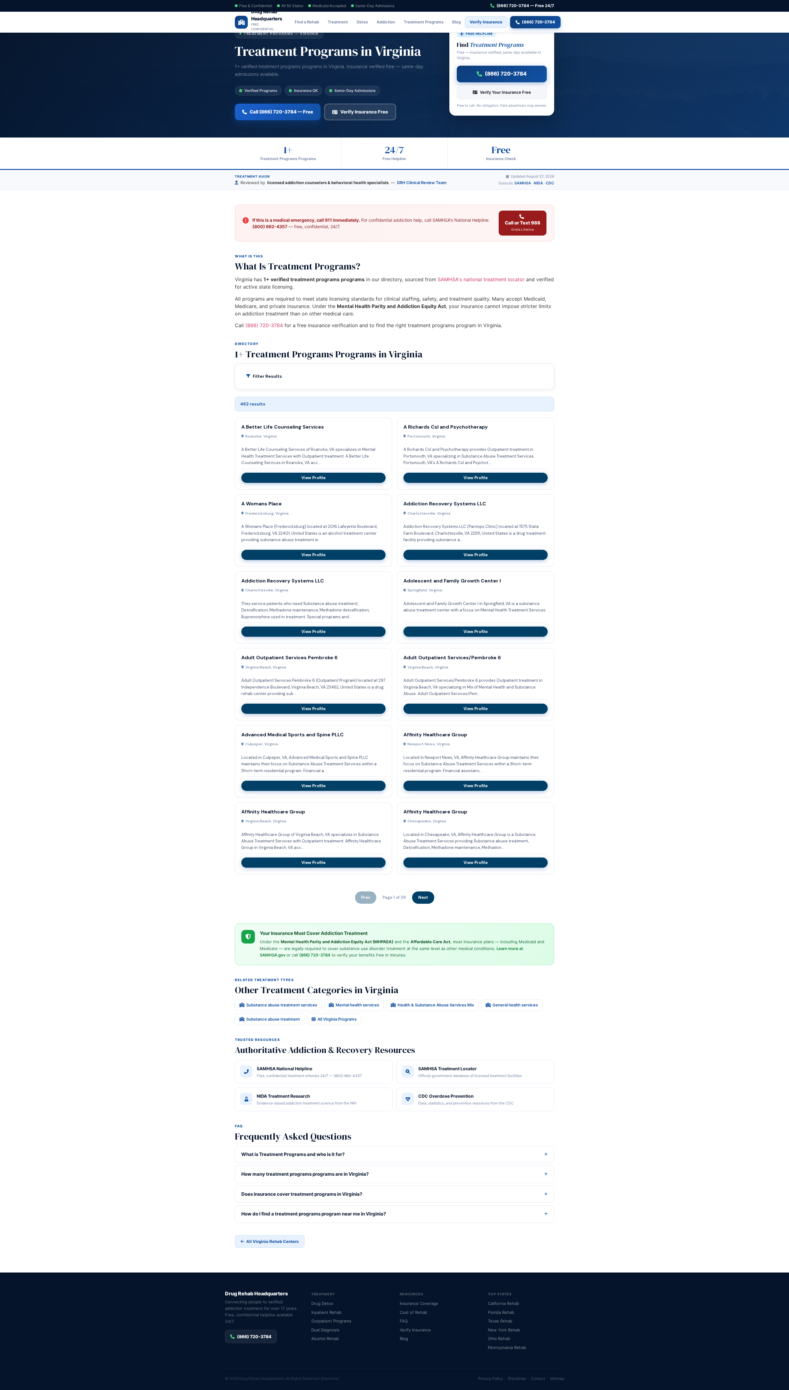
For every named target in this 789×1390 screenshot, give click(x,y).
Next (423, 897)
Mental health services (357, 1004)
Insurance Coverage (419, 1303)
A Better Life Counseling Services (282, 427)
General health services (515, 1004)
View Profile (313, 477)
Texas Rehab (500, 1320)
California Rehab (503, 1303)
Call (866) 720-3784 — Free (281, 112)
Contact (538, 1378)
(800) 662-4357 (269, 226)
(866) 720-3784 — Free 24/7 (525, 5)
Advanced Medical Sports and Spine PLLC (292, 734)
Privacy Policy (490, 1378)
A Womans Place (261, 503)
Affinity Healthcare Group (435, 734)
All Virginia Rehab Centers (272, 1241)
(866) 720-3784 (538, 21)
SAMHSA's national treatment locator (481, 279)
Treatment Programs (424, 21)
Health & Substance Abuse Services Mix (436, 1004)
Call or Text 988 (522, 225)
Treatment (338, 21)
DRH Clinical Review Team (422, 182)
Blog (456, 21)
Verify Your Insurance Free (505, 92)
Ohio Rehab (499, 1338)
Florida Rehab (501, 1312)
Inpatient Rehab (326, 1312)
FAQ (404, 1320)
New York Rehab (504, 1329)
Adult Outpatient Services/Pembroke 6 (452, 657)
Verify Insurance (486, 21)
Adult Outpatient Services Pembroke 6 (289, 657)
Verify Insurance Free (364, 112)
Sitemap (557, 1378)
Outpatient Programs (331, 1320)
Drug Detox (322, 1303)
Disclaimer (330, 1378)
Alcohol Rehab (325, 1338)
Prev (365, 897)
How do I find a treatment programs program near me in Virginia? (313, 1214)
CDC (550, 183)
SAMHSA (522, 183)
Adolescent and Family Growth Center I (452, 581)
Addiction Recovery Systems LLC (444, 503)
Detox (362, 21)
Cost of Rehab (413, 1312)
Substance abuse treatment (273, 1019)
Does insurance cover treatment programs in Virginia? (301, 1194)
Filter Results (267, 376)
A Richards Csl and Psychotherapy (445, 427)
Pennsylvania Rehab (507, 1347)
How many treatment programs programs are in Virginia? (305, 1174)
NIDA (538, 183)
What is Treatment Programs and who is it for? (293, 1154)
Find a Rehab (307, 21)
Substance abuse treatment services (281, 1004)
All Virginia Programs (337, 1019)
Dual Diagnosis (325, 1329)
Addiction (386, 21)
